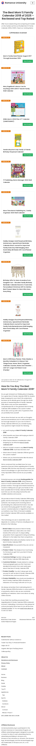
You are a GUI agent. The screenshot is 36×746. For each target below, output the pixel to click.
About (3, 666)
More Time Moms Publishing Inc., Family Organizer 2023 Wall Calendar (17, 212)
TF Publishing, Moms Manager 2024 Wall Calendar (17, 181)
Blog (2, 680)
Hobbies (5, 701)
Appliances (4, 692)
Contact (4, 669)
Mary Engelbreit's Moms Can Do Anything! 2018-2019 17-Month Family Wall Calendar (16, 88)
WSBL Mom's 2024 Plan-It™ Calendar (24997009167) (16, 120)
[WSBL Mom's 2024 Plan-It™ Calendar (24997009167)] (18, 110)
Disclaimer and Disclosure (9, 660)
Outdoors (5, 704)
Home (3, 674)
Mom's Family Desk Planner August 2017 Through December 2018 (17, 57)
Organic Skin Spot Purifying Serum (12, 648)
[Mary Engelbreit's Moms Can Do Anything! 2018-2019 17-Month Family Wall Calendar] (18, 77)
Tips (3, 695)
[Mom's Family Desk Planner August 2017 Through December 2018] (18, 47)
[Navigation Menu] (33, 2)
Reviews (4, 677)
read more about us (26, 608)
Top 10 (3, 689)
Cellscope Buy (5, 651)
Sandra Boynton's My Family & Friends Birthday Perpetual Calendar (16, 151)
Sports (3, 698)
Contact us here (6, 608)
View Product (28, 61)
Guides (3, 686)
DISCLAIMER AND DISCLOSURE (10, 716)
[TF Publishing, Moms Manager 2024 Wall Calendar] (18, 171)
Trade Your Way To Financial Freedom (13, 642)
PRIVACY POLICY (7, 713)
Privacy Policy (5, 663)
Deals (3, 683)
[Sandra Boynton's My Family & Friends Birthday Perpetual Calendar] (18, 140)
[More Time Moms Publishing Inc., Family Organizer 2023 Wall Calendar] (18, 201)
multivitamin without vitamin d (11, 640)
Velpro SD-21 (5, 645)
